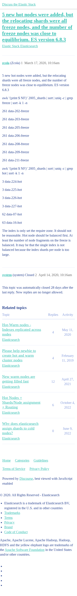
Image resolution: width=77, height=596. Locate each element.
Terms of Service (13, 469)
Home (6, 460)
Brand (8, 527)
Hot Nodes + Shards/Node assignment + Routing (21, 402)
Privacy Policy (39, 469)
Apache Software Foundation (24, 550)
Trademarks (12, 513)
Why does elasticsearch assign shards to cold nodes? (20, 428)
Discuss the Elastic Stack (19, 4)
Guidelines (41, 460)
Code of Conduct (16, 532)
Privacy (9, 522)
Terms (8, 517)
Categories (22, 460)
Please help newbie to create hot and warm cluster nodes (19, 355)
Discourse (26, 478)
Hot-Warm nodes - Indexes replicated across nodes (21, 329)
